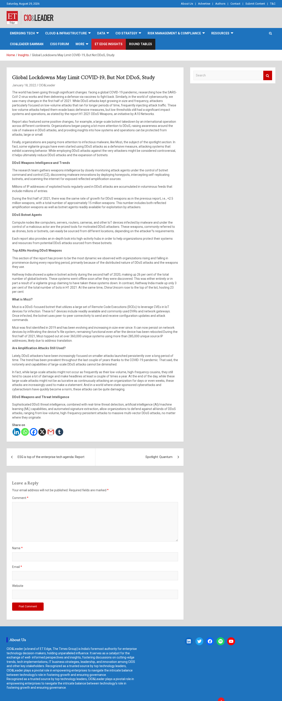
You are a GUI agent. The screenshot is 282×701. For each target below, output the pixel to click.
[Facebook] (33, 432)
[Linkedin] (16, 432)
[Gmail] (51, 432)
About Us (187, 3)
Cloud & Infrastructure (66, 33)
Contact (235, 3)
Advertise (204, 3)
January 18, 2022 (24, 85)
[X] (42, 432)
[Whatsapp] (25, 432)
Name (17, 548)
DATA (101, 33)
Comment (20, 498)
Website (17, 586)
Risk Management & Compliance (174, 33)
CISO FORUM (59, 44)
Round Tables (140, 44)
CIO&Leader (47, 85)
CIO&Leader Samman (26, 44)
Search (267, 75)
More (80, 44)
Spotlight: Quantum (159, 457)
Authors (220, 3)
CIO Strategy (126, 33)
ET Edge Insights (108, 44)
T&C (272, 3)
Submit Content (255, 3)
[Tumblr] (59, 432)
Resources (220, 33)
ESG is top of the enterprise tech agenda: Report (51, 457)
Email (17, 567)
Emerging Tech (22, 33)
